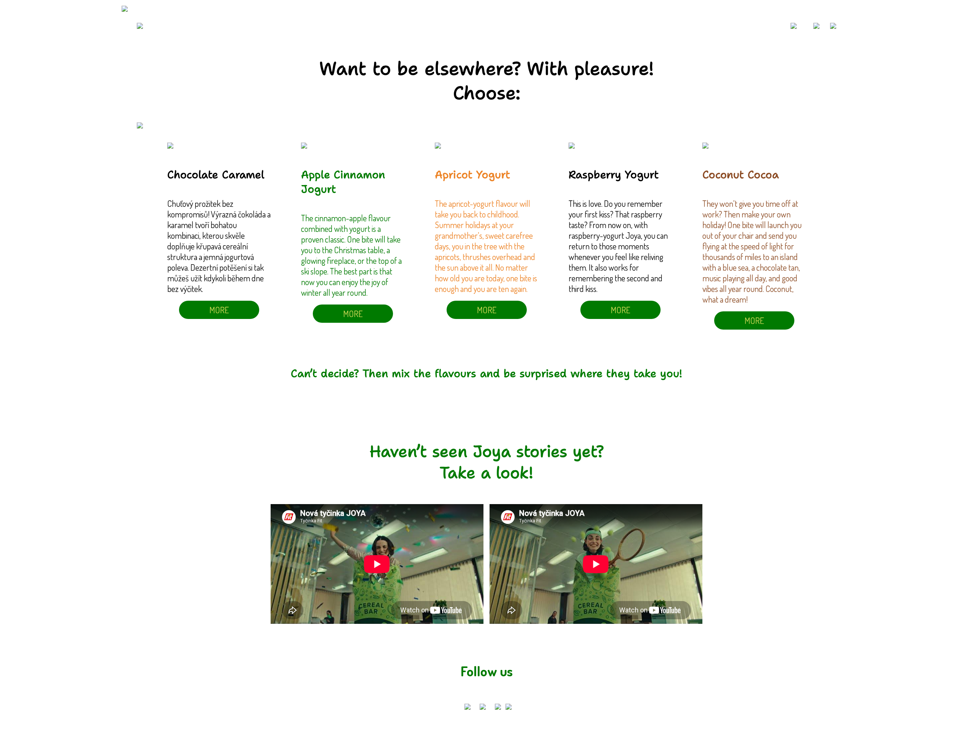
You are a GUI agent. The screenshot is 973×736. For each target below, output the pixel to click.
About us (714, 25)
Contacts (757, 25)
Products (669, 25)
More (219, 310)
